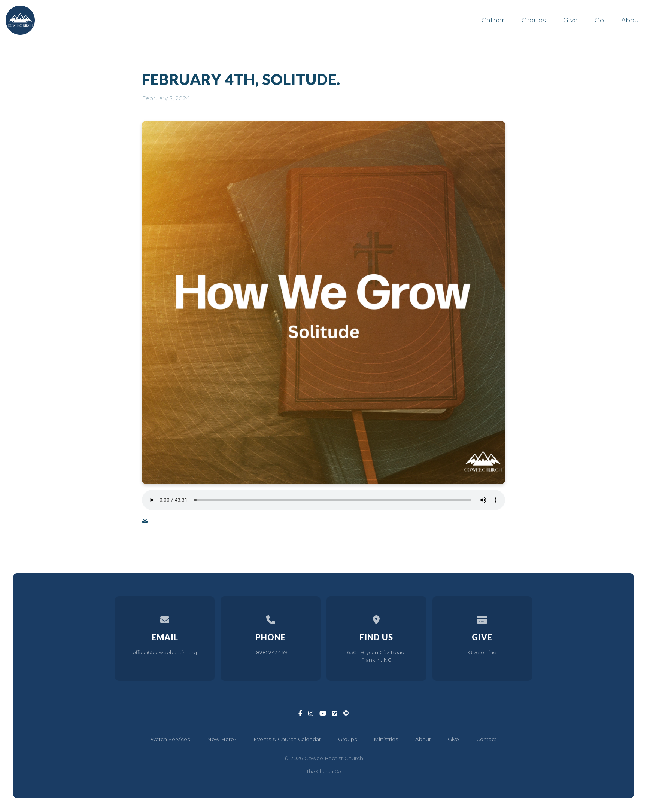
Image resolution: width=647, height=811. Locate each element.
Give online (482, 652)
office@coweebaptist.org (165, 652)
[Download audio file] (145, 520)
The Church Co (323, 771)
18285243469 (270, 652)
